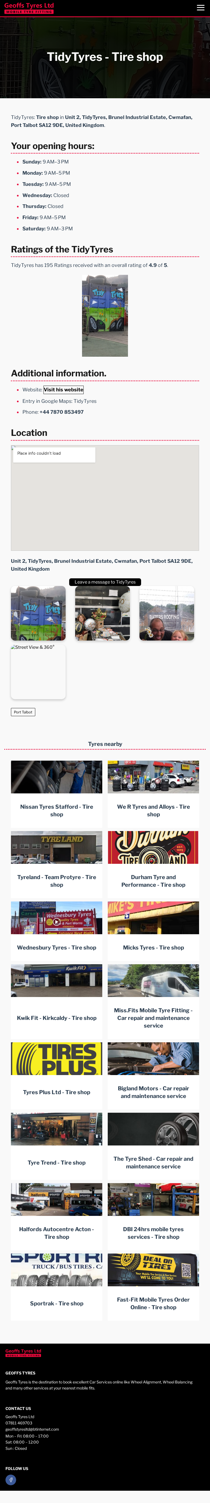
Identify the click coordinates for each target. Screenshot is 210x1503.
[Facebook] (10, 1480)
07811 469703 (18, 1423)
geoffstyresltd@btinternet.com (32, 1429)
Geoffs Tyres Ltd (19, 1416)
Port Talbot (23, 712)
